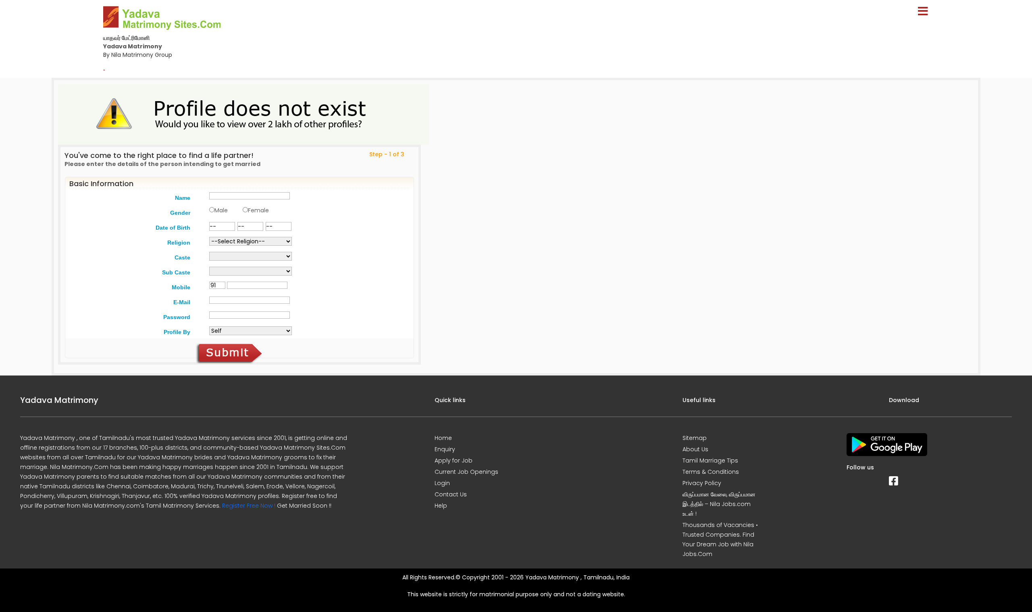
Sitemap (694, 438)
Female (258, 210)
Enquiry (445, 449)
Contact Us (451, 494)
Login (442, 483)
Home (443, 438)
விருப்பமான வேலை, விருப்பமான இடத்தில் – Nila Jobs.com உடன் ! (718, 504)
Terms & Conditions (710, 472)
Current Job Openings (466, 472)
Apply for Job (453, 460)
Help (441, 506)
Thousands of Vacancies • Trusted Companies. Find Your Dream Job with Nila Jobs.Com (720, 539)
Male (221, 210)
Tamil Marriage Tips (710, 460)
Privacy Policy (701, 483)
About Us (695, 449)
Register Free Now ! (248, 506)
